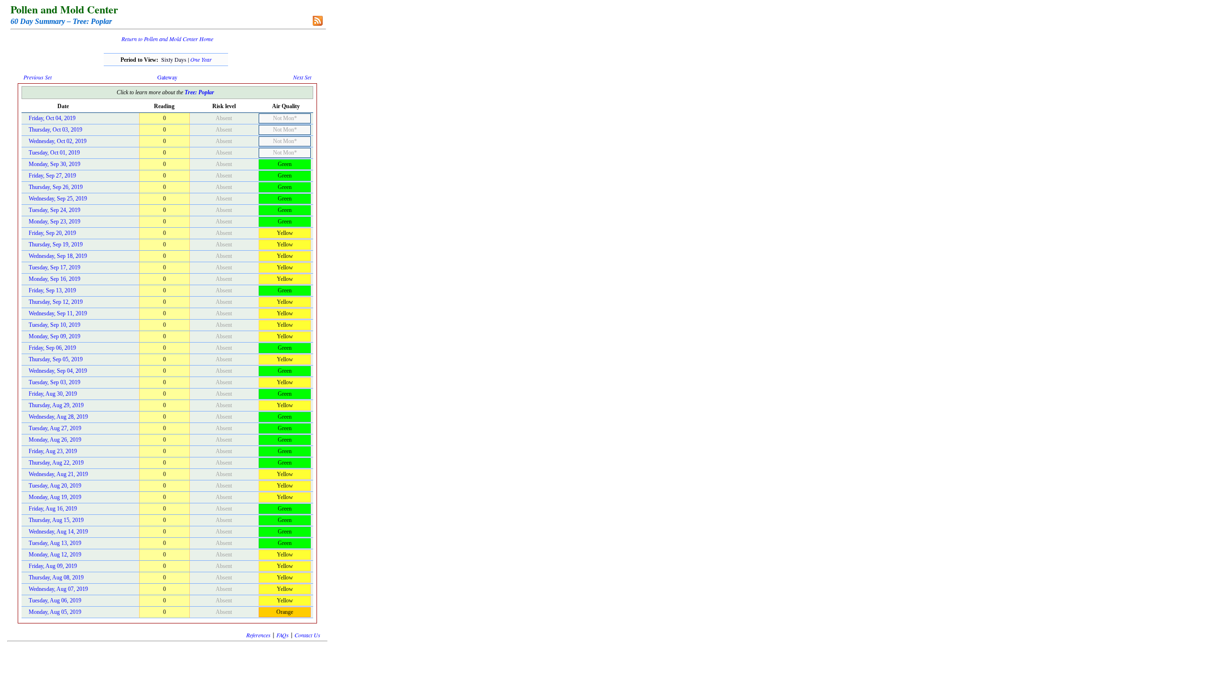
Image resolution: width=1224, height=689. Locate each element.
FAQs (282, 635)
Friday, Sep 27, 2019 (52, 175)
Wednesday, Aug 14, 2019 (58, 531)
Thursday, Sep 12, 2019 (56, 302)
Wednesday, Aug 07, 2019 (58, 589)
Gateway (167, 77)
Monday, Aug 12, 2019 (55, 554)
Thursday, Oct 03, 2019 (55, 129)
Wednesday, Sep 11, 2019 (58, 313)
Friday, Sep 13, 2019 (52, 290)
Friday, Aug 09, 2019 (53, 566)
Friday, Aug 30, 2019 (53, 393)
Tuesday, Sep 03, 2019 (54, 382)
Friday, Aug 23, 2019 (53, 451)
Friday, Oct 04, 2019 (52, 118)
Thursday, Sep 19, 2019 (56, 244)
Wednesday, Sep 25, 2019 (58, 198)
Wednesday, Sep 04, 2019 (58, 370)
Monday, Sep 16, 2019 (54, 279)
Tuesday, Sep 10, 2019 (54, 325)
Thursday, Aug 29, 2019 (56, 405)
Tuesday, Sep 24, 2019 (54, 210)
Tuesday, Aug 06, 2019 (55, 600)
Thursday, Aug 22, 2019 (56, 462)
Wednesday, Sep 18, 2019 (58, 256)
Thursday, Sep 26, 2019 (56, 187)
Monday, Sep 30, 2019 (54, 164)
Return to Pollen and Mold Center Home (167, 39)
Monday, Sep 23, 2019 (54, 221)
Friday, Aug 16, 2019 (53, 508)
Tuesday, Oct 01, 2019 (54, 152)
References (258, 635)
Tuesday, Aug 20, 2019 (55, 485)
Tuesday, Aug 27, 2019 (55, 428)
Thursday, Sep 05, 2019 (56, 359)
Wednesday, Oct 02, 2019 (58, 141)
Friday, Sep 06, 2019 (52, 347)
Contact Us (307, 635)
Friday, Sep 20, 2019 (52, 233)
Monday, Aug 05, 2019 (55, 612)
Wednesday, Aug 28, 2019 (58, 416)
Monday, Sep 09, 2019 (54, 336)
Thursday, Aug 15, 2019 (56, 520)
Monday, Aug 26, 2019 (55, 439)
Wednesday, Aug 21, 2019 (58, 474)
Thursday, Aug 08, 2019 (56, 577)
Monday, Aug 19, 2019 (55, 497)
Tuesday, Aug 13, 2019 (55, 543)
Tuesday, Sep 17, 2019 (54, 267)
